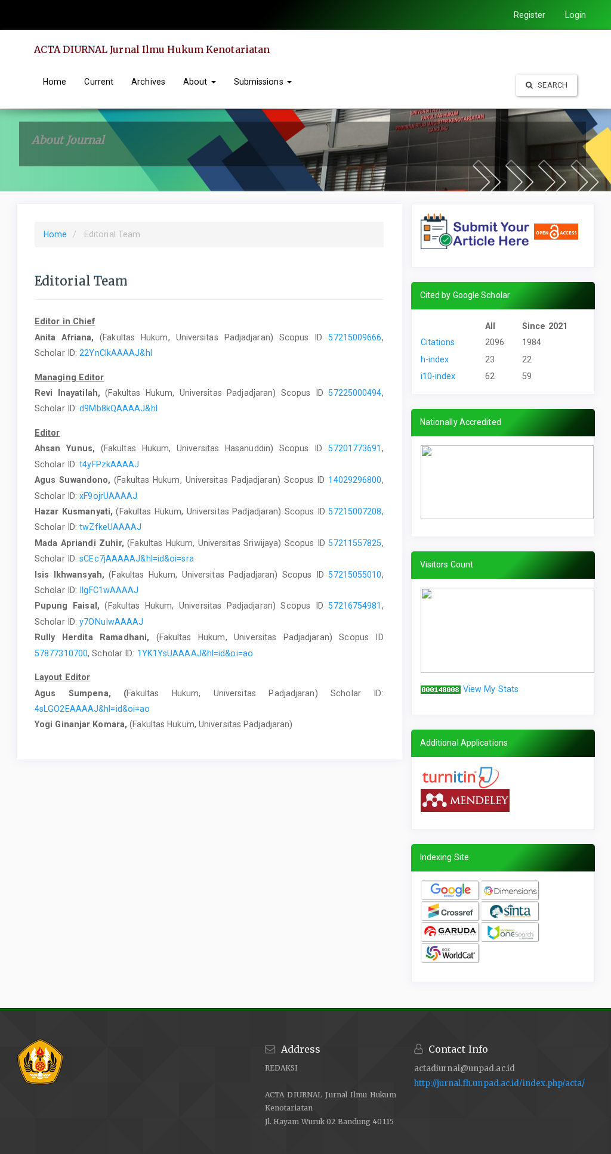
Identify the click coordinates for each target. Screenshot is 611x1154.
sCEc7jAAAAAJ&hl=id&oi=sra (136, 558)
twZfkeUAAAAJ (110, 527)
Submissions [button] (260, 81)
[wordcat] (450, 953)
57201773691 (354, 448)
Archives (148, 81)
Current (98, 81)
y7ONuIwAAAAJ (111, 621)
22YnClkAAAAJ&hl (115, 353)
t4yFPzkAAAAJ (109, 464)
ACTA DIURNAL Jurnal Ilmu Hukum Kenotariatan (152, 49)
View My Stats (491, 689)
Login (576, 15)
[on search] (510, 932)
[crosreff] (450, 911)
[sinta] (510, 911)
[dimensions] (510, 890)
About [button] (196, 81)
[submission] (477, 230)
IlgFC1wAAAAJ (108, 590)
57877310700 (61, 653)
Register (530, 15)
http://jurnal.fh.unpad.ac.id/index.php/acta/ (499, 1083)
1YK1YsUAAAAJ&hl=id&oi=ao (195, 653)
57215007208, (355, 511)
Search (551, 84)
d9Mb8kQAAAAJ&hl (118, 408)
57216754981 (354, 605)
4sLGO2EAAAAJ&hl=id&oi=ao (92, 709)
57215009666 (354, 337)
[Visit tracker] (507, 629)
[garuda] (450, 932)
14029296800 (354, 480)
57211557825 (354, 543)
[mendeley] (465, 800)
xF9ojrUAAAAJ (108, 496)
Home (54, 81)
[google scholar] (450, 890)
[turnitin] (462, 776)
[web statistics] (441, 689)
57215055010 (354, 574)
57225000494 (354, 393)
